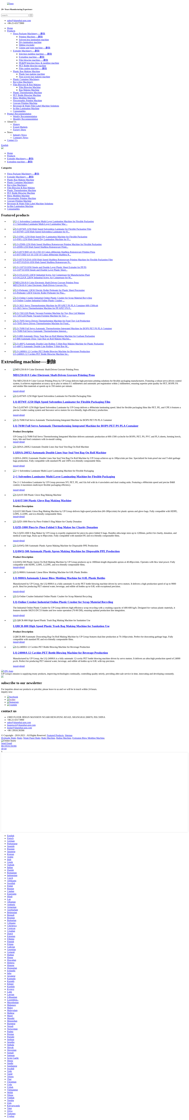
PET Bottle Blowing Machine (27, 95)
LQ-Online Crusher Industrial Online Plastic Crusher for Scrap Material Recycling (63, 602)
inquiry (16, 391)
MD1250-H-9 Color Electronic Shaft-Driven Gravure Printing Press (54, 375)
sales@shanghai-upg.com (19, 20)
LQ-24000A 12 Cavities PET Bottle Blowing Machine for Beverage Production (60, 652)
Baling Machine (63, 738)
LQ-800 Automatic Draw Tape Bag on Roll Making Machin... (42, 339)
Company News (20, 137)
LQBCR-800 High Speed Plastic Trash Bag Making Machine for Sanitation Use (61, 626)
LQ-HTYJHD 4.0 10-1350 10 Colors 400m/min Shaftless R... (42, 254)
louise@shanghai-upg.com (19, 727)
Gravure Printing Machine (25, 103)
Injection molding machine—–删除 (35, 54)
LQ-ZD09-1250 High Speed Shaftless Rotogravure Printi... (40, 247)
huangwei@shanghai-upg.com (21, 725)
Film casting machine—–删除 (33, 68)
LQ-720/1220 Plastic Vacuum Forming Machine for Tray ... (41, 316)
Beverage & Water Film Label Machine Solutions (36, 106)
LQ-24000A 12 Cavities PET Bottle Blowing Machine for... (41, 354)
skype (4, 748)
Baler (19, 738)
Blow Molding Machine (24, 98)
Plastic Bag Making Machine (26, 71)
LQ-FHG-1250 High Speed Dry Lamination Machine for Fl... (42, 239)
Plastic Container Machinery (26, 79)
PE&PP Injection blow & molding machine (39, 63)
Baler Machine (48, 738)
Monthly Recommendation (25, 119)
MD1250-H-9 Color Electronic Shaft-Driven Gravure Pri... (40, 285)
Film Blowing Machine (30, 87)
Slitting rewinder (26, 45)
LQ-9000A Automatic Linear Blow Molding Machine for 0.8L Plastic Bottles (59, 578)
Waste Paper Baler (31, 738)
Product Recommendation (19, 113)
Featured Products (55, 735)
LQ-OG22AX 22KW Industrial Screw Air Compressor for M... (42, 277)
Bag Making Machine (29, 90)
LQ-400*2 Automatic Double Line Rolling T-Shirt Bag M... (41, 346)
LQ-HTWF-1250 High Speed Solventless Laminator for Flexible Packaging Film (61, 401)
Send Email (6, 743)
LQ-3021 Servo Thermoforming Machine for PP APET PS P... (42, 308)
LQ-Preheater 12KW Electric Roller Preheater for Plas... (39, 293)
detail (22, 391)
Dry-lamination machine (30, 42)
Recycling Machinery (23, 82)
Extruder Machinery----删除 (20, 158)
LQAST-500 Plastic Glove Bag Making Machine (42, 500)
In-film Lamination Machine (26, 108)
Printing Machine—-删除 (31, 36)
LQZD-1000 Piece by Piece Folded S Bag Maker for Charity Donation (55, 527)
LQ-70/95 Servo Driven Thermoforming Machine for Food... (41, 323)
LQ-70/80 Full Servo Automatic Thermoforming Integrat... (40, 331)
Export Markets (20, 127)
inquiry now (7, 692)
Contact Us (12, 140)
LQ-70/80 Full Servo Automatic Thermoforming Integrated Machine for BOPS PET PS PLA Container (75, 425)
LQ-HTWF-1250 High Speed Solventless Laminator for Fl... (41, 231)
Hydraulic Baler (8, 738)
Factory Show (19, 129)
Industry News (20, 135)
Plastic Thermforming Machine (27, 92)
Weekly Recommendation (25, 116)
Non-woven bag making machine (34, 76)
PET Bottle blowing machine (32, 65)
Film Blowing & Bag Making (27, 84)
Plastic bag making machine (32, 74)
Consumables (19, 111)
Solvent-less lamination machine (34, 39)
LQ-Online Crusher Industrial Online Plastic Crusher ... (39, 300)
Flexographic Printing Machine (27, 100)
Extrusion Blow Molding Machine (88, 738)
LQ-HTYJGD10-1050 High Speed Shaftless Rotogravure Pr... (42, 262)
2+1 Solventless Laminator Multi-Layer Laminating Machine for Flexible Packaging (64, 476)
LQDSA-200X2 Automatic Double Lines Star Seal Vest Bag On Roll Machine (59, 452)
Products (11, 31)
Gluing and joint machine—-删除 (34, 47)
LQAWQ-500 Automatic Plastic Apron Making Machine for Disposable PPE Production (66, 551)
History (16, 124)
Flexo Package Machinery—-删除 (29, 33)
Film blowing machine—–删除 (33, 60)
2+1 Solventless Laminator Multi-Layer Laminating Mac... (40, 224)
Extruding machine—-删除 (31, 57)
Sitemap (68, 735)
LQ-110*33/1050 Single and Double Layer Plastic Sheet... (40, 270)
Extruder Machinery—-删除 (26, 51)
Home (10, 28)
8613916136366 (9, 746)
